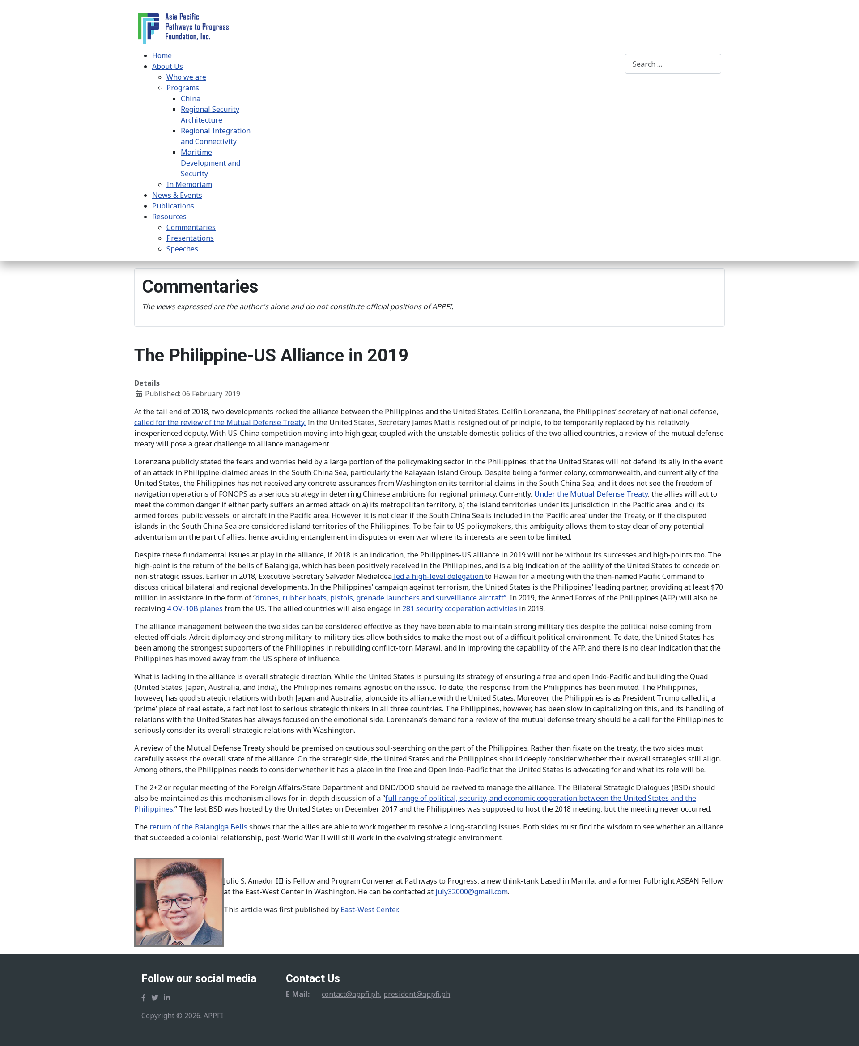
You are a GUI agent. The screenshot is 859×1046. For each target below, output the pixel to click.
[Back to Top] (843, 1029)
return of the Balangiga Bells (199, 827)
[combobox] (673, 64)
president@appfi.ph (416, 994)
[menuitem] (162, 55)
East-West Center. (369, 909)
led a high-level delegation (438, 576)
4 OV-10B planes (196, 608)
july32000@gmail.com (471, 892)
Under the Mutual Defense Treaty (590, 494)
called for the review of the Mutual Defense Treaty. (220, 422)
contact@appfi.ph (351, 994)
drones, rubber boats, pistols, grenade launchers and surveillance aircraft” (380, 598)
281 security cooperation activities (459, 608)
